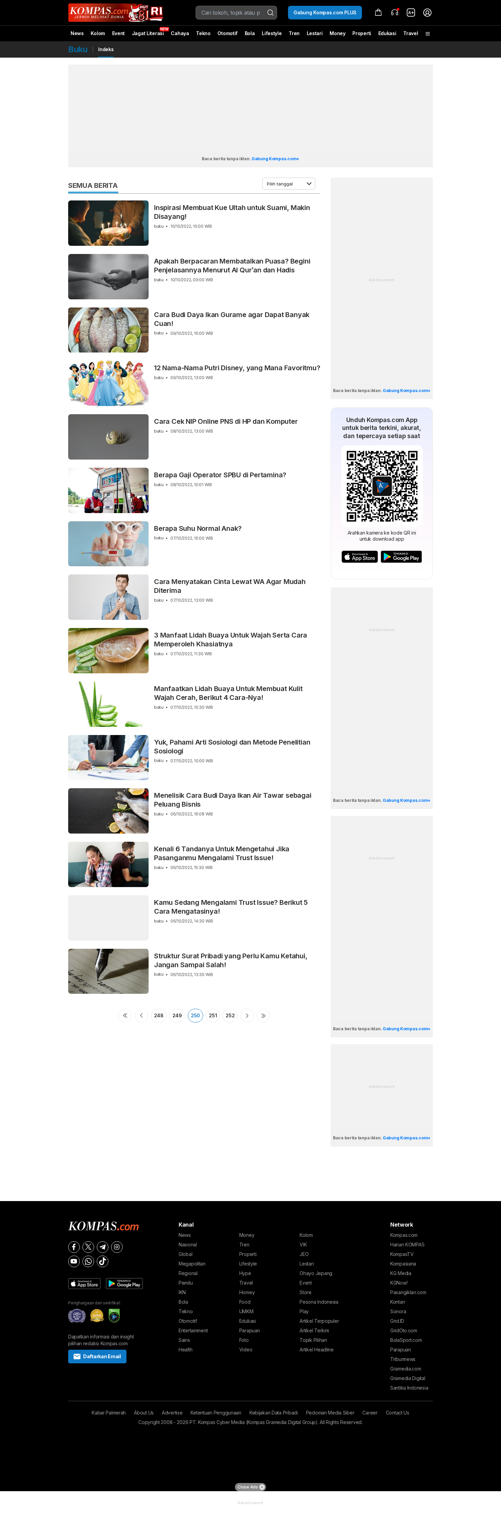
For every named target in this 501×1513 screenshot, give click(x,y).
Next (247, 1015)
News (77, 33)
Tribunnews (402, 1359)
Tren (294, 33)
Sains (184, 1340)
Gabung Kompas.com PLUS (324, 12)
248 (159, 1015)
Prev (141, 1015)
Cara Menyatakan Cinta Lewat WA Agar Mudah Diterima (230, 586)
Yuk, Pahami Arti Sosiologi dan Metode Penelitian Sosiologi (232, 746)
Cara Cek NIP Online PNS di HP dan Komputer (226, 421)
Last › (263, 1015)
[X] (88, 1247)
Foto (244, 1340)
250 (195, 1015)
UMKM (246, 1311)
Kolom (98, 33)
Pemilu (186, 1283)
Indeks (105, 49)
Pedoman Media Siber (330, 1412)
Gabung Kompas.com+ (275, 158)
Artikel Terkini (314, 1330)
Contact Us (397, 1412)
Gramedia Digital (407, 1378)
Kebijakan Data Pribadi (273, 1412)
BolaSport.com (406, 1340)
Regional (188, 1273)
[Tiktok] (102, 1261)
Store (306, 1292)
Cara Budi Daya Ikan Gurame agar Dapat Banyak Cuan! (231, 319)
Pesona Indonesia (319, 1302)
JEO (304, 1254)
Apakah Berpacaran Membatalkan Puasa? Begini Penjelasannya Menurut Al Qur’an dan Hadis (232, 265)
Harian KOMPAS (407, 1244)
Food (244, 1302)
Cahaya (180, 33)
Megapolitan (192, 1264)
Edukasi (387, 33)
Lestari (314, 35)
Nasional (188, 1244)
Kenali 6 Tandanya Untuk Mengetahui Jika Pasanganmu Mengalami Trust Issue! (221, 853)
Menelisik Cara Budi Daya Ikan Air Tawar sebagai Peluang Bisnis (233, 799)
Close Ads (248, 1486)
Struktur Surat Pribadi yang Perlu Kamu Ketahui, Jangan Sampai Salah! (230, 960)
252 (230, 1015)
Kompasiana (403, 1264)
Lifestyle (272, 33)
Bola (250, 33)
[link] (411, 12)
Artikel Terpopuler (319, 1321)
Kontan (397, 1302)
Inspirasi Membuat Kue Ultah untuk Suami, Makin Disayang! (232, 212)
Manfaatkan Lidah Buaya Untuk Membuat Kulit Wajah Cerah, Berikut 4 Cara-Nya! (228, 693)
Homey (247, 1292)
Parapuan (249, 1330)
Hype (245, 1273)
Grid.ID (397, 1321)
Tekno (203, 33)
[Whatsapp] (88, 1261)
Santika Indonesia (409, 1388)
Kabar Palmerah (109, 1412)
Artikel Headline (317, 1349)
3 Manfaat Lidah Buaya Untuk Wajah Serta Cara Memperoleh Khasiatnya (230, 639)
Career (369, 1412)
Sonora (398, 1311)
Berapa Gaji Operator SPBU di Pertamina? (220, 475)
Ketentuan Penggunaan (216, 1412)
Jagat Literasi (148, 33)
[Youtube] (74, 1261)
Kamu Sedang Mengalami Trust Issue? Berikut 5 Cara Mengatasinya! (231, 906)
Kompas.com (404, 1235)
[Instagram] (117, 1247)
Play (304, 1311)
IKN (182, 1292)
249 (177, 1015)
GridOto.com (403, 1330)
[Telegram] (102, 1247)
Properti (361, 33)
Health (185, 1349)
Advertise (172, 1412)
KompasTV (402, 1254)
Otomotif (227, 33)
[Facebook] (74, 1247)
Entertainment (193, 1330)
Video (246, 1349)
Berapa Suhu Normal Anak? (198, 528)
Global (185, 1254)
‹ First (125, 1015)
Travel (410, 33)
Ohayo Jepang (316, 1273)
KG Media (400, 1273)
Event (118, 33)
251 (213, 1015)
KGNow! (398, 1283)
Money (338, 33)
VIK (303, 1244)
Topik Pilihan (313, 1340)
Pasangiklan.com (408, 1292)
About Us (144, 1412)
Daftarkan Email (102, 1356)
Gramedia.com (405, 1369)
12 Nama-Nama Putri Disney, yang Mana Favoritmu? (237, 368)
